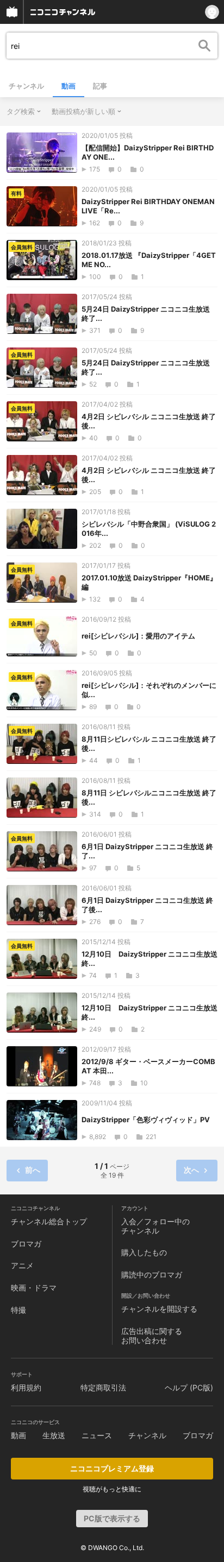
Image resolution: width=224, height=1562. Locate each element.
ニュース (97, 1435)
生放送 (53, 1435)
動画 (68, 85)
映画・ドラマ (34, 1287)
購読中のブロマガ (151, 1274)
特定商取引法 (103, 1387)
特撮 (18, 1309)
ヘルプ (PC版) (189, 1387)
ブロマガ (26, 1243)
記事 (100, 85)
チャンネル (26, 85)
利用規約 (26, 1387)
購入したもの (144, 1252)
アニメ (22, 1265)
